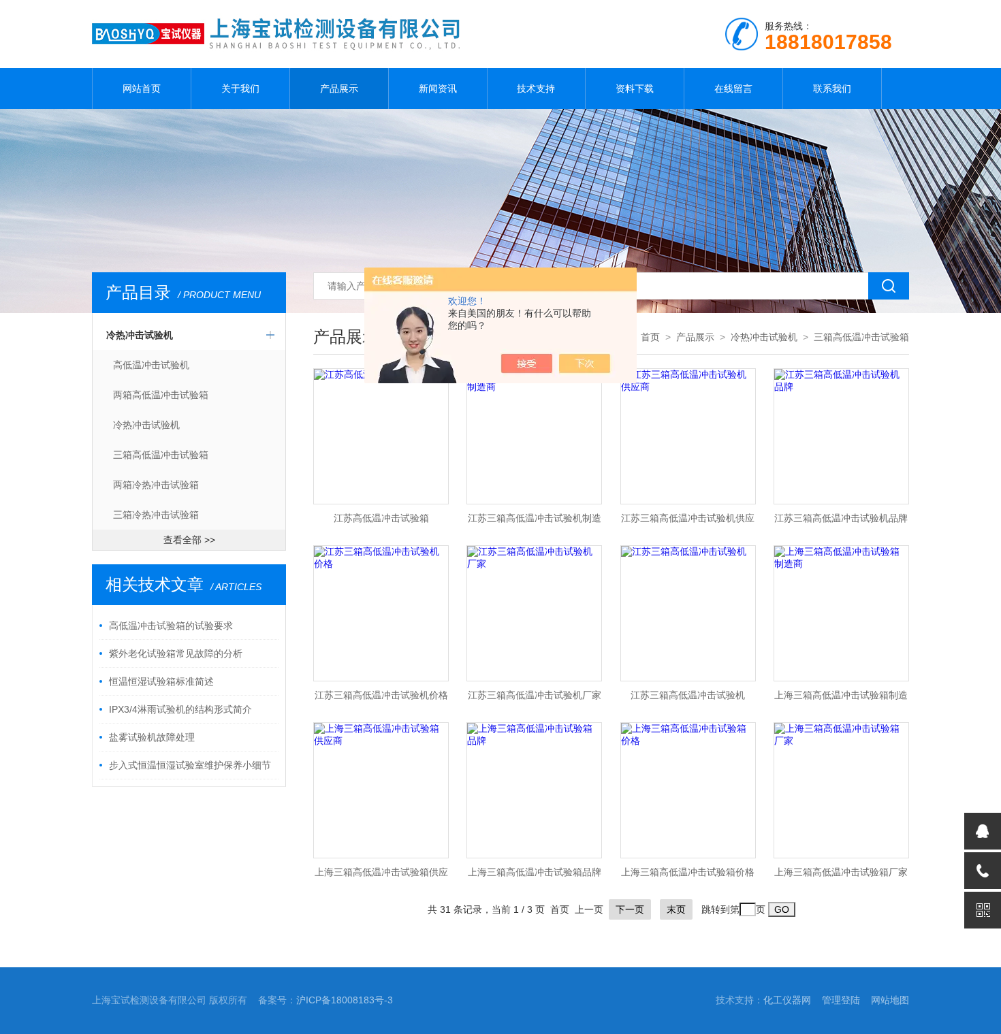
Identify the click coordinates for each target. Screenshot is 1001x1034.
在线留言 (733, 88)
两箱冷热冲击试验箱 (156, 484)
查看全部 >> (189, 539)
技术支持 (536, 88)
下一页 (630, 909)
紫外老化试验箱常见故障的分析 (175, 653)
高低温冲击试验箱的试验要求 (171, 625)
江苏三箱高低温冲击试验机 (688, 695)
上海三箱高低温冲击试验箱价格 (687, 872)
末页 (676, 909)
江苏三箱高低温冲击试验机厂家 (534, 695)
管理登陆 (841, 1000)
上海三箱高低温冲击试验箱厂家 (841, 872)
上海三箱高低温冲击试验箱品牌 (534, 872)
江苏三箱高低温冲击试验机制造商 (534, 522)
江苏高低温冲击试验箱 (381, 518)
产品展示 (339, 88)
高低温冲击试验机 (151, 364)
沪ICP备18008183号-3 (344, 1000)
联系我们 (832, 88)
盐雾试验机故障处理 (152, 737)
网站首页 (142, 88)
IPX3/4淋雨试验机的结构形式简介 (180, 709)
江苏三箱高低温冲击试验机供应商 (687, 522)
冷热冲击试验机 (139, 334)
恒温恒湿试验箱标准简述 (161, 681)
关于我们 (240, 88)
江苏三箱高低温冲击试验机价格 (381, 695)
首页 (650, 337)
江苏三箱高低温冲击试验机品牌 (841, 518)
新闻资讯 (438, 88)
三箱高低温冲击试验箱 (160, 454)
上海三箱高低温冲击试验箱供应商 (381, 876)
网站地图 (890, 1000)
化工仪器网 (787, 1000)
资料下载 (635, 88)
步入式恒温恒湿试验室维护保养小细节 (190, 765)
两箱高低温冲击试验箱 (160, 394)
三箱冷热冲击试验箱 (156, 514)
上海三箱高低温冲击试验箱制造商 (841, 699)
